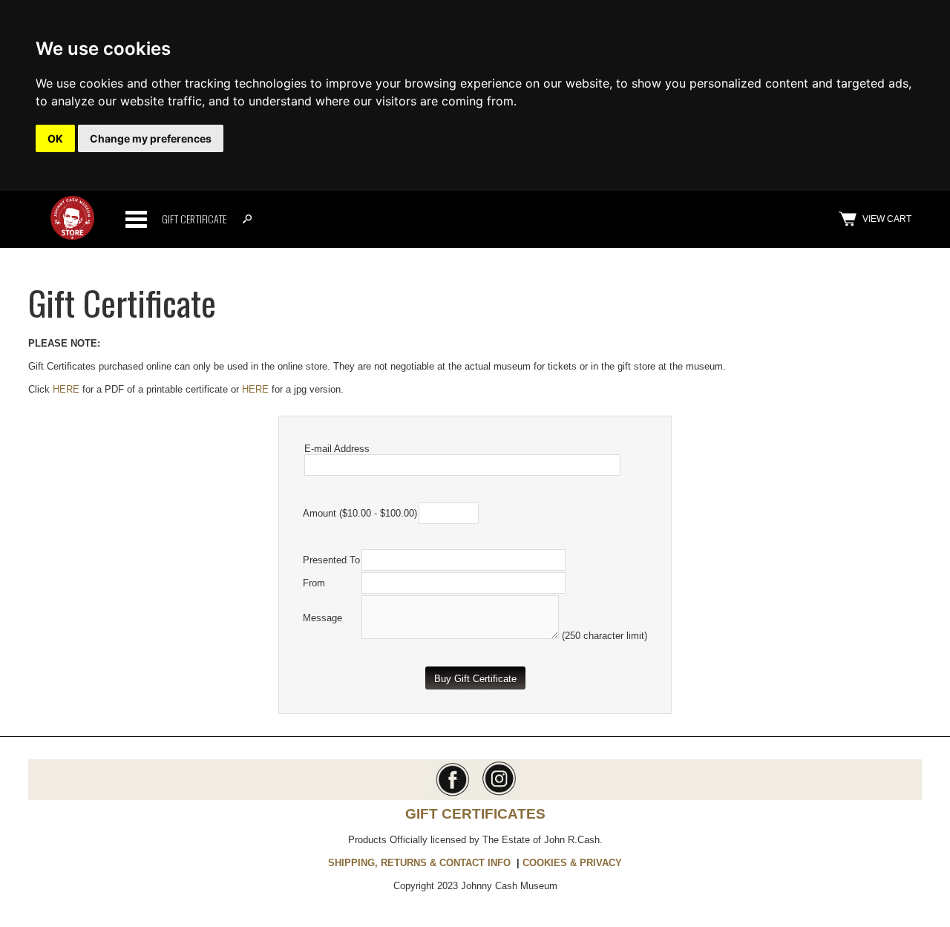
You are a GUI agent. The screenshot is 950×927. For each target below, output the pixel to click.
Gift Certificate (194, 218)
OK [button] (55, 138)
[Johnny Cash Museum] (72, 236)
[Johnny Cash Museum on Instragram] (497, 794)
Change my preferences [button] (151, 138)
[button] (475, 677)
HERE (66, 389)
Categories (135, 219)
